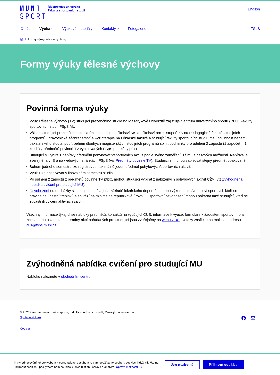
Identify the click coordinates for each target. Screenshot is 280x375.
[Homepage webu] (52, 12)
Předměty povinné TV (133, 160)
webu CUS (171, 220)
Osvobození (40, 191)
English (254, 9)
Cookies (25, 328)
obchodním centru (76, 276)
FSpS (255, 29)
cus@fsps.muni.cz (41, 225)
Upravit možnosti (127, 366)
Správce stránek (30, 317)
